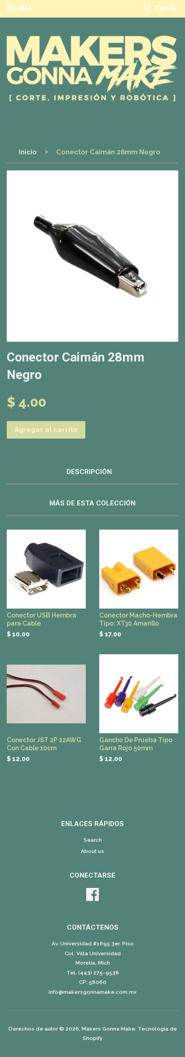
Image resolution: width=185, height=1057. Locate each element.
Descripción (89, 472)
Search (93, 840)
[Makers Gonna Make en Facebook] (92, 898)
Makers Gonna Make (108, 1029)
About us (92, 851)
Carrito (166, 8)
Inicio (28, 152)
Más (25, 8)
